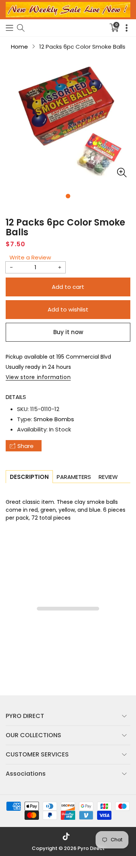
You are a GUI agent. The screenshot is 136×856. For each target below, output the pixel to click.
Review (108, 477)
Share (25, 446)
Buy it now (68, 332)
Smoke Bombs (54, 419)
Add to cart (68, 287)
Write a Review (30, 257)
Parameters (74, 477)
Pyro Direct (91, 848)
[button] (9, 28)
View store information (38, 377)
